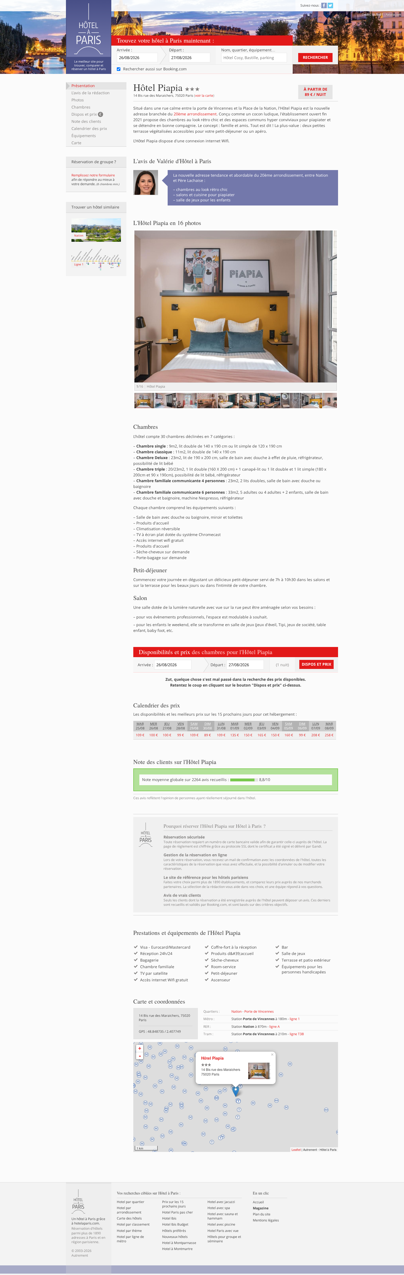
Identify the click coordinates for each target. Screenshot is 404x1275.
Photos (77, 99)
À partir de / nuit (315, 92)
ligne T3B (297, 1034)
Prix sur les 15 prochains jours (174, 1204)
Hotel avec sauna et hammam (222, 1216)
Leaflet (296, 1149)
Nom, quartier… (248, 50)
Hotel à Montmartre (177, 1249)
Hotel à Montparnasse (179, 1243)
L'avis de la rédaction (90, 92)
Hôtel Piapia (212, 1058)
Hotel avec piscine (221, 1224)
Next (346, 315)
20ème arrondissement (195, 113)
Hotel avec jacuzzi (221, 1202)
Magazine (261, 1208)
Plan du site (261, 1214)
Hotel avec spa (218, 1208)
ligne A (274, 1026)
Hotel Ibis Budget (175, 1224)
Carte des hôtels (129, 1218)
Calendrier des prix (89, 128)
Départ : (176, 50)
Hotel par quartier (130, 1202)
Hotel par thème (129, 1231)
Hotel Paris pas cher (177, 1212)
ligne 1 (295, 1018)
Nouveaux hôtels (175, 1237)
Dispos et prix (86, 114)
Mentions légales (266, 1220)
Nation (236, 1011)
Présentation (83, 85)
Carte (76, 142)
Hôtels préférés (174, 1231)
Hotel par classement (133, 1224)
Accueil (258, 1202)
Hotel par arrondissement (129, 1210)
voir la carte (204, 95)
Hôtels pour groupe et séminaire (224, 1239)
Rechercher (315, 57)
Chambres (80, 107)
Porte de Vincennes (259, 1011)
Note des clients (86, 121)
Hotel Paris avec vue (223, 1231)
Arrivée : (124, 50)
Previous (126, 315)
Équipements (83, 135)
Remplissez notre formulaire (93, 175)
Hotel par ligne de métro (130, 1239)
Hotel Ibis (169, 1218)
